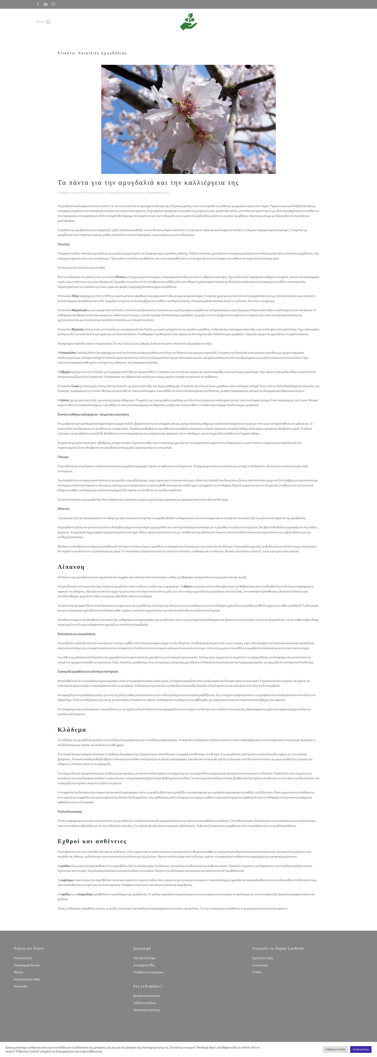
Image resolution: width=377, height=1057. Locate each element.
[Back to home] (188, 22)
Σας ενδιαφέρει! (148, 986)
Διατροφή (142, 949)
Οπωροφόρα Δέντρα (158, 192)
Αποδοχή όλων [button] (361, 1049)
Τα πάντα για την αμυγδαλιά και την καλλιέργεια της (148, 182)
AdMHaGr (82, 192)
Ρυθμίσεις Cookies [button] (335, 1049)
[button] (43, 21)
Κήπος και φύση (137, 192)
